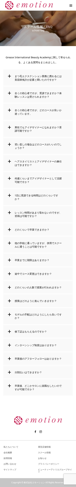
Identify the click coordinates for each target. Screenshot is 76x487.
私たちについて (11, 446)
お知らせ (42, 458)
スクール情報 (44, 452)
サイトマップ (10, 469)
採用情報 (8, 458)
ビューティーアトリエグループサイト (55, 470)
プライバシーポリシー (48, 463)
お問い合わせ (10, 463)
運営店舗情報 (44, 446)
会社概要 (8, 452)
